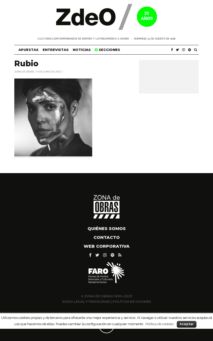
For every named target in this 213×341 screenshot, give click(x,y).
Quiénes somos (107, 228)
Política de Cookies (131, 302)
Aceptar (186, 324)
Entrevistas (56, 50)
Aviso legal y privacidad (86, 302)
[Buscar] (195, 49)
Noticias (82, 50)
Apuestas (28, 50)
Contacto (107, 237)
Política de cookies (159, 324)
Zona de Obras (24, 71)
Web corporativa (107, 246)
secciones (109, 50)
